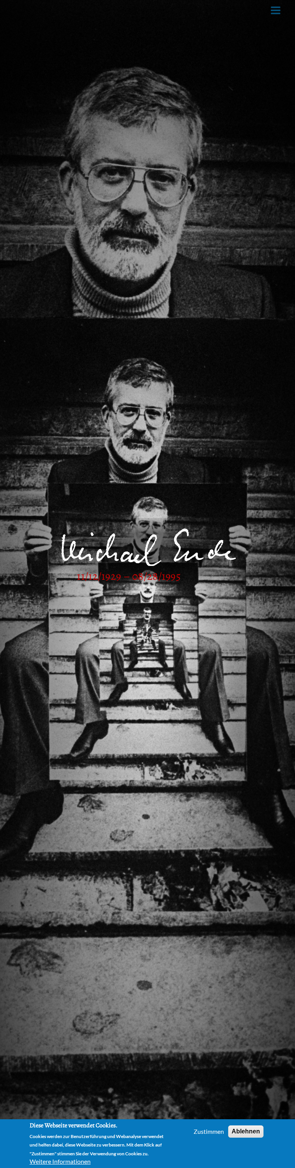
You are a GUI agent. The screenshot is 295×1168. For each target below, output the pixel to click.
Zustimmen (209, 1131)
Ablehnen (246, 1131)
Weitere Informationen (60, 1161)
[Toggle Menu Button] (275, 10)
